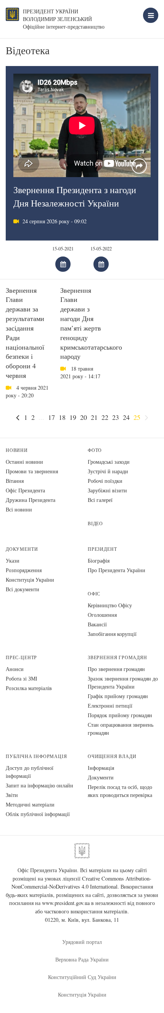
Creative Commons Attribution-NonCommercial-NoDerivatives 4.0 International (81, 882)
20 (83, 417)
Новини (17, 450)
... (41, 417)
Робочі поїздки (105, 480)
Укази (12, 560)
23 (115, 417)
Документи (22, 549)
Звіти (12, 794)
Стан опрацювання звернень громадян (120, 728)
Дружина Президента (30, 499)
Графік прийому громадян (118, 696)
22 (104, 417)
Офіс (94, 594)
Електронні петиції (110, 705)
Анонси (15, 669)
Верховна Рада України (82, 959)
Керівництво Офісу (110, 605)
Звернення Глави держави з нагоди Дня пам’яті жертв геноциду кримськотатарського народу (91, 323)
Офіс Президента (25, 490)
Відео (95, 523)
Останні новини (24, 461)
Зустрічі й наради (108, 471)
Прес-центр (21, 657)
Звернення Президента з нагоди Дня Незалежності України (74, 196)
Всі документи (22, 589)
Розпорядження (24, 570)
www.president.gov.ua (66, 903)
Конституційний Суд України (82, 977)
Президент (102, 549)
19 (72, 417)
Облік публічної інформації (38, 814)
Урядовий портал (82, 941)
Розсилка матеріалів (29, 688)
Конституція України (30, 579)
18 (62, 417)
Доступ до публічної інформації (29, 771)
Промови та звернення (32, 471)
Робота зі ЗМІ (21, 678)
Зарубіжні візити (107, 490)
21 (94, 417)
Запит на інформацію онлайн (39, 785)
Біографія (98, 560)
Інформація (101, 767)
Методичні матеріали (30, 804)
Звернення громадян (117, 657)
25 (136, 417)
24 (126, 417)
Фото (95, 450)
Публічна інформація (36, 756)
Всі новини (19, 509)
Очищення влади (112, 756)
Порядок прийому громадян (120, 715)
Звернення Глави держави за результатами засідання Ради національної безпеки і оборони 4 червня (25, 333)
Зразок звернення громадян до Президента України (123, 682)
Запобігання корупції (112, 633)
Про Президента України (116, 570)
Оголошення (102, 614)
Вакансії (97, 624)
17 (51, 417)
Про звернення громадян (116, 669)
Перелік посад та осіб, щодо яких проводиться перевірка (120, 790)
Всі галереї (100, 499)
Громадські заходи (109, 461)
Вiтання (15, 480)
